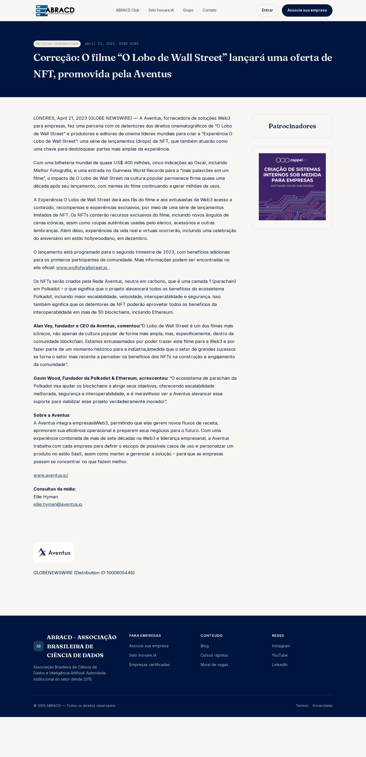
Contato (209, 10)
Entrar (267, 10)
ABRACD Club (127, 10)
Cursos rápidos (214, 655)
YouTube (280, 655)
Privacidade (323, 705)
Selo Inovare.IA (161, 10)
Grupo (188, 10)
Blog (204, 645)
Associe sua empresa (307, 10)
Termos (302, 705)
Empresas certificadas (149, 664)
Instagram (281, 645)
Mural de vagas (214, 664)
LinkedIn (279, 664)
